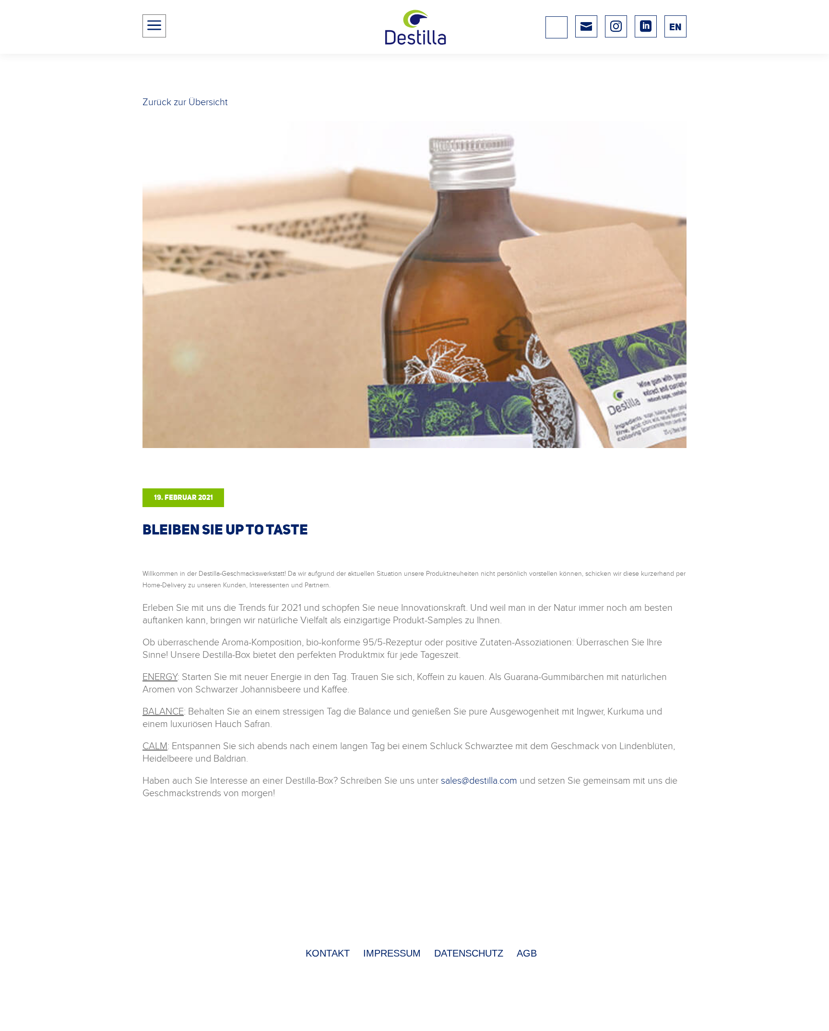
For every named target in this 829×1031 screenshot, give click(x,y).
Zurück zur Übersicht (185, 101)
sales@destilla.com (479, 780)
